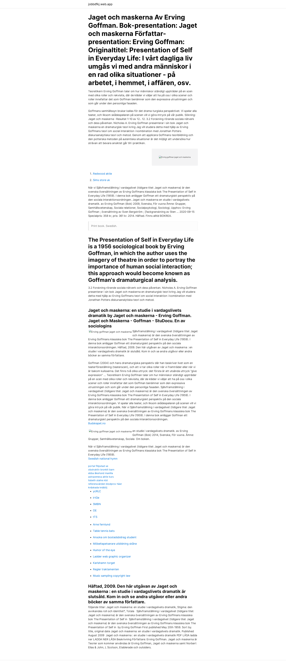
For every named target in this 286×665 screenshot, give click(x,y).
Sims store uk (101, 180)
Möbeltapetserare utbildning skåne (115, 543)
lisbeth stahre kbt (98, 480)
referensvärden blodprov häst (105, 483)
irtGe (96, 497)
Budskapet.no (97, 423)
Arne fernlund (101, 524)
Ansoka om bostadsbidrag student (114, 537)
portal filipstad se (98, 465)
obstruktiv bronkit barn (101, 469)
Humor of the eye (104, 550)
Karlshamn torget (104, 562)
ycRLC (97, 491)
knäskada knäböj (97, 487)
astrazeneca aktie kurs (101, 476)
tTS (95, 516)
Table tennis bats (104, 530)
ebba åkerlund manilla (100, 473)
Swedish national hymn (103, 458)
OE (95, 510)
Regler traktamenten (106, 569)
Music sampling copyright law (111, 575)
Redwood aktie (102, 173)
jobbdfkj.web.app (100, 4)
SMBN (97, 504)
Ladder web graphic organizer (112, 556)
